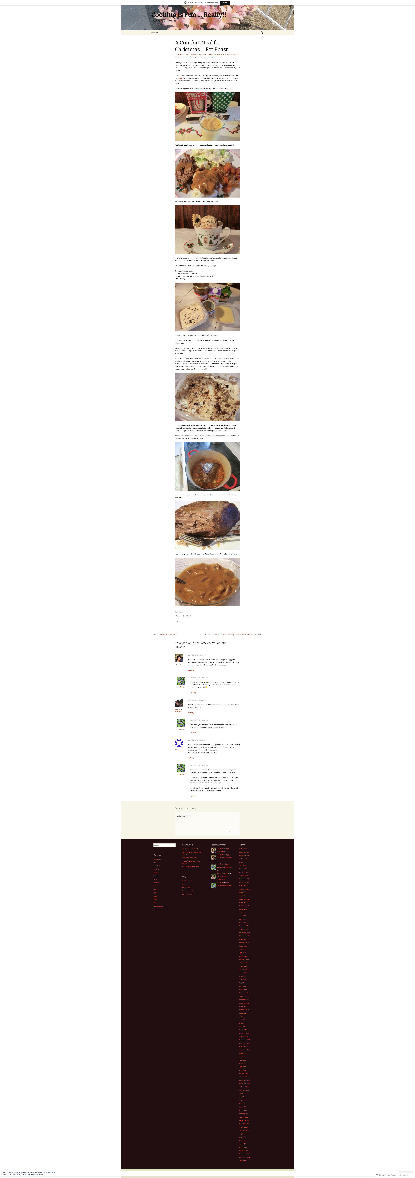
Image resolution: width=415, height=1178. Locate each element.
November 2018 (244, 1003)
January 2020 (243, 963)
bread (155, 862)
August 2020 (243, 946)
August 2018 (243, 1013)
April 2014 (242, 1161)
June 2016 (242, 1100)
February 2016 (244, 1114)
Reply (192, 670)
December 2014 (244, 1154)
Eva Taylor (178, 664)
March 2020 (243, 956)
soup (155, 903)
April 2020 (242, 953)
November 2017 (244, 1043)
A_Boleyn (182, 687)
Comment (232, 832)
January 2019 (243, 996)
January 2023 (243, 876)
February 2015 (244, 1150)
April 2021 (242, 919)
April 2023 (242, 865)
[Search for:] (262, 33)
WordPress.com (187, 894)
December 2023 (244, 852)
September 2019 (244, 969)
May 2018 (242, 1023)
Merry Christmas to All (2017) (164, 634)
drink (222, 54)
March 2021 (243, 922)
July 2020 (242, 949)
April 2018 (242, 1026)
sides (155, 899)
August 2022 (243, 892)
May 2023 (242, 862)
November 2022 (244, 882)
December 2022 (244, 879)
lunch (155, 886)
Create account (187, 881)
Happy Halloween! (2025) (190, 849)
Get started (224, 2)
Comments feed (187, 891)
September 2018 (244, 1010)
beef (211, 54)
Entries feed (186, 887)
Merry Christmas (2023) (189, 858)
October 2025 (243, 849)
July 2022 (242, 896)
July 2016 (242, 1097)
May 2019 (242, 983)
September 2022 (244, 889)
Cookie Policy (39, 1174)
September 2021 (244, 906)
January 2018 (243, 1036)
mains (204, 54)
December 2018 (244, 1000)
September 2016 (244, 1090)
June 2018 (242, 1020)
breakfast (156, 866)
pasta (155, 896)
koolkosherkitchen (223, 873)
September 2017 (244, 1050)
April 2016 (242, 1107)
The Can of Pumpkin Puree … (191, 867)
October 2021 (243, 902)
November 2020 (244, 936)
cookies (156, 869)
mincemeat (183, 57)
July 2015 (242, 1134)
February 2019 (244, 993)
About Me (154, 33)
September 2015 (244, 1130)
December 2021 (244, 899)
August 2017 (243, 1053)
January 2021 (243, 929)
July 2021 (242, 912)
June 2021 (242, 916)
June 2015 (242, 1137)
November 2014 (244, 1157)
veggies (213, 57)
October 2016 (243, 1087)
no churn (199, 57)
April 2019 (242, 986)
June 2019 (242, 979)
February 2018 (244, 1033)
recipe (180, 78)
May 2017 (242, 1063)
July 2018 (242, 1016)
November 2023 (244, 855)
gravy (233, 54)
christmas (217, 54)
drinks (155, 879)
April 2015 (242, 1144)
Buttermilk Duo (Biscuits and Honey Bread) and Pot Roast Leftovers (234, 634)
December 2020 (244, 933)
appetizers (157, 859)
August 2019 (243, 973)
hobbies (156, 883)
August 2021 (243, 909)
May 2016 (242, 1104)
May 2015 (242, 1140)
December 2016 (244, 1080)
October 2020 (243, 939)
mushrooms (191, 57)
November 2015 (244, 1124)
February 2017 (244, 1073)
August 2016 (243, 1093)
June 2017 (242, 1060)
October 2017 (243, 1047)
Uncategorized (158, 906)
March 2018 (243, 1030)
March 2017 (243, 1070)
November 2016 (244, 1083)
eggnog (227, 54)
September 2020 (244, 943)
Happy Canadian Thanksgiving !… (224, 858)
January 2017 (243, 1077)
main (200, 54)
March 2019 (243, 990)
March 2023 (243, 869)
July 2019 (242, 976)
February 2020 (244, 959)
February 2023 (244, 872)
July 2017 (242, 1057)
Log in (184, 884)
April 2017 (242, 1067)
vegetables (206, 57)
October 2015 (243, 1127)
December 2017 (244, 1040)
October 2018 (243, 1006)
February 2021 (244, 926)
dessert (195, 54)
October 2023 (243, 859)
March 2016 (243, 1110)
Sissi (176, 749)
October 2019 (243, 966)
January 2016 (243, 1117)
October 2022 (243, 886)
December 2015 (244, 1120)
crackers (156, 872)
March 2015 (243, 1147)
